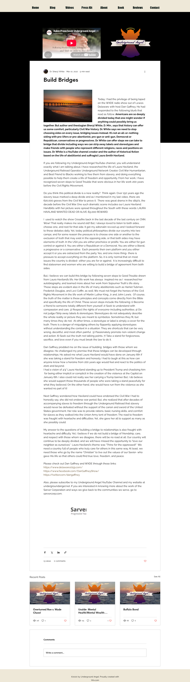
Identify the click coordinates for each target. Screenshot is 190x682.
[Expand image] (78, 511)
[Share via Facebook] (45, 552)
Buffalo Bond (131, 609)
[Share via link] (65, 552)
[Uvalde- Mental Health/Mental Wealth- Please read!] (95, 593)
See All (157, 576)
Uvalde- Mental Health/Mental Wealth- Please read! (91, 611)
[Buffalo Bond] (140, 593)
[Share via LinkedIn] (58, 552)
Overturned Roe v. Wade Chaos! (47, 611)
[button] (157, 52)
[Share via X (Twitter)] (51, 552)
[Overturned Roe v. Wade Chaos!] (50, 593)
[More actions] (144, 71)
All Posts (34, 52)
